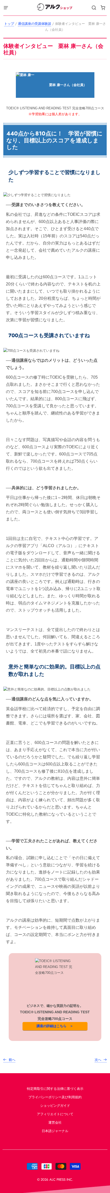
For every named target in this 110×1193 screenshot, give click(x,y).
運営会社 (55, 1122)
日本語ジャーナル (55, 1130)
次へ (98, 1059)
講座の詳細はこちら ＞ (55, 1026)
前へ (11, 1059)
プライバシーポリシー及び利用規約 (55, 1097)
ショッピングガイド (55, 1105)
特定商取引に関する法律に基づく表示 (55, 1088)
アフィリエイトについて (55, 1114)
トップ (9, 23)
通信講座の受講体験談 (34, 23)
